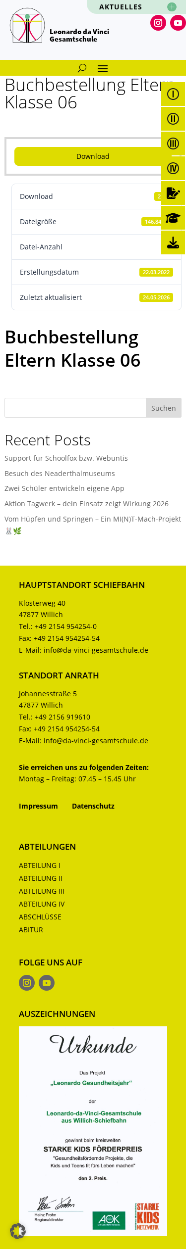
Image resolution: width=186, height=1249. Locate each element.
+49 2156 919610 (62, 716)
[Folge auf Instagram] (158, 23)
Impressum (38, 806)
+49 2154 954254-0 (66, 626)
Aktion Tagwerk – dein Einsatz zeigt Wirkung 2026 (86, 503)
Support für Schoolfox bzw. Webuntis (66, 458)
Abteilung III (41, 891)
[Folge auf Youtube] (178, 23)
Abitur (31, 929)
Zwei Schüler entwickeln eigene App (64, 488)
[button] (18, 1231)
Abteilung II (40, 878)
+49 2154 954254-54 (67, 638)
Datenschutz (93, 806)
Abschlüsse (40, 916)
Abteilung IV (41, 904)
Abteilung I (40, 865)
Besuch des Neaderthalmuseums (59, 473)
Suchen (163, 408)
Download (93, 156)
